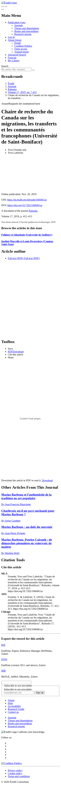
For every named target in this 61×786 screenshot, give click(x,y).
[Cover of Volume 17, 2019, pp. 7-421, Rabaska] (30, 173)
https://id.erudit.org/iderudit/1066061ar (27, 199)
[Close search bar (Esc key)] (6, 6)
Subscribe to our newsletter (18, 689)
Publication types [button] (16, 22)
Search (4, 66)
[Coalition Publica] (11, 763)
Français (12, 57)
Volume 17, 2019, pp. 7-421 (22, 92)
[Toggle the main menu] (2, 9)
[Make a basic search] (2, 6)
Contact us (13, 712)
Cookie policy (15, 773)
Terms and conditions (19, 776)
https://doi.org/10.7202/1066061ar (24, 205)
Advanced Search (17, 54)
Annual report (21, 51)
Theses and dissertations (26, 28)
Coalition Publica (23, 46)
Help (10, 703)
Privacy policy (15, 770)
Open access (20, 48)
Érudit (17, 43)
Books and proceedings (26, 31)
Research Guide (16, 709)
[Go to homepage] (9, 2)
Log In (11, 37)
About (18, 40)
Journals (18, 25)
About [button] (11, 40)
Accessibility (14, 706)
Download (47, 480)
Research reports (22, 34)
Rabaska (12, 89)
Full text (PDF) (15, 258)
